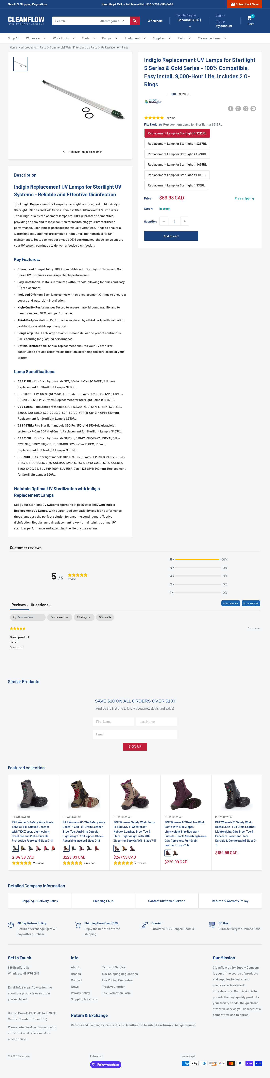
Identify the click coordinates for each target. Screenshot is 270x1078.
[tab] (41, 605)
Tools (85, 38)
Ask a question (231, 603)
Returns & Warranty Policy (230, 901)
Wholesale (155, 21)
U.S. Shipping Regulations (116, 974)
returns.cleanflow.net (128, 1025)
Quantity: (150, 221)
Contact (76, 980)
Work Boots (61, 38)
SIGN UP (135, 746)
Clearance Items (209, 38)
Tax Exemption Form (116, 993)
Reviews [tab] (19, 604)
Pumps (107, 38)
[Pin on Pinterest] (238, 108)
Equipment (132, 38)
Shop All (13, 38)
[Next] (262, 822)
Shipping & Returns (84, 999)
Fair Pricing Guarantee (116, 980)
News (75, 986)
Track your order (113, 986)
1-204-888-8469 (162, 4)
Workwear (33, 38)
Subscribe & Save (244, 4)
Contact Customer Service (166, 901)
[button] (249, 18)
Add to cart (171, 236)
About (75, 967)
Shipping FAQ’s (103, 901)
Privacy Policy (80, 993)
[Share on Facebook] (230, 108)
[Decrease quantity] (164, 221)
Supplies (159, 38)
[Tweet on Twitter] (245, 108)
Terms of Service (114, 967)
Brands (76, 974)
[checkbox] (105, 617)
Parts (181, 38)
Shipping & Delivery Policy (40, 901)
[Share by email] (253, 108)
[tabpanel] (135, 639)
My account (224, 26)
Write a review (251, 603)
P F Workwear (21, 816)
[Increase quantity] (184, 221)
